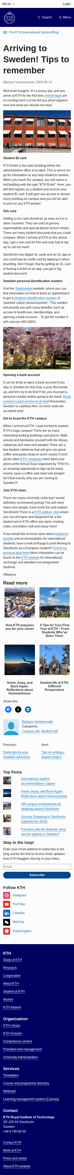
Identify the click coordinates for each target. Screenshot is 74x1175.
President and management (22, 1049)
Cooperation (12, 975)
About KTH (11, 983)
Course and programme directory (26, 1083)
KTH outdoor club (46, 512)
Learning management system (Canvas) (31, 1099)
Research (10, 967)
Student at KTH (14, 991)
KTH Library (11, 1025)
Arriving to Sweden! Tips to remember (36, 59)
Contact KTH (12, 1142)
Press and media (15, 1158)
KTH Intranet (12, 1007)
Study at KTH (12, 960)
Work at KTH (12, 1150)
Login (67, 4)
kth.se (6, 4)
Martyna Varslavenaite (37, 721)
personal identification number (35, 298)
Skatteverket (24, 288)
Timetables (11, 1075)
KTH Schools (12, 1033)
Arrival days (53, 95)
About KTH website (16, 1166)
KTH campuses (31, 459)
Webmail (9, 1091)
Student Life (49, 731)
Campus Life (31, 731)
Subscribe (37, 875)
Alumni (8, 999)
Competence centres (17, 1041)
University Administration (20, 1057)
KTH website (30, 557)
